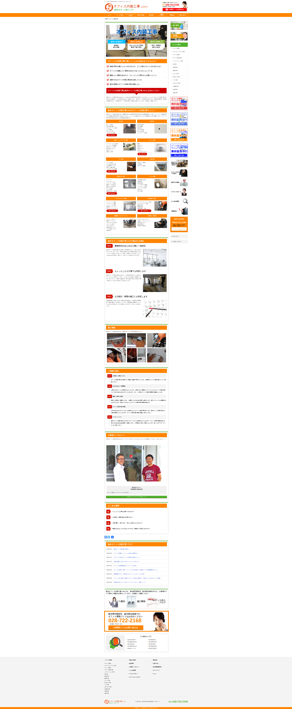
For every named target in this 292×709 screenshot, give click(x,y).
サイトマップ (175, 236)
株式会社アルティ (136, 487)
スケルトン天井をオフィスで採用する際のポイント (127, 557)
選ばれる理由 (140, 15)
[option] (136, 467)
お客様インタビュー (161, 15)
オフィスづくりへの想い (130, 15)
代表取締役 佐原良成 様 (136, 489)
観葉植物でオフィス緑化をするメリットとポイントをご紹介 (129, 574)
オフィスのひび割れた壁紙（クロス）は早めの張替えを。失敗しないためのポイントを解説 (137, 578)
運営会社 (172, 15)
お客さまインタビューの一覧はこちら (136, 496)
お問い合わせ (182, 15)
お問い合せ (155, 663)
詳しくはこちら (111, 135)
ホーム (109, 15)
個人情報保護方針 (157, 666)
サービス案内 (119, 15)
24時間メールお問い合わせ (126, 627)
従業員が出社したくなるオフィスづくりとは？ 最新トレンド (130, 582)
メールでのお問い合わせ (179, 229)
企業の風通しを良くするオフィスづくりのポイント (127, 561)
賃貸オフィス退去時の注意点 (121, 549)
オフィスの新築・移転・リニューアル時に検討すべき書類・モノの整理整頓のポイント (136, 569)
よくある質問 (132, 670)
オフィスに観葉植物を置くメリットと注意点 (125, 565)
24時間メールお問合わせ (176, 9)
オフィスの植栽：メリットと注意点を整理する (126, 553)
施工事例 (151, 15)
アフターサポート (133, 673)
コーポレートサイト (176, 241)
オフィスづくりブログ (134, 677)
